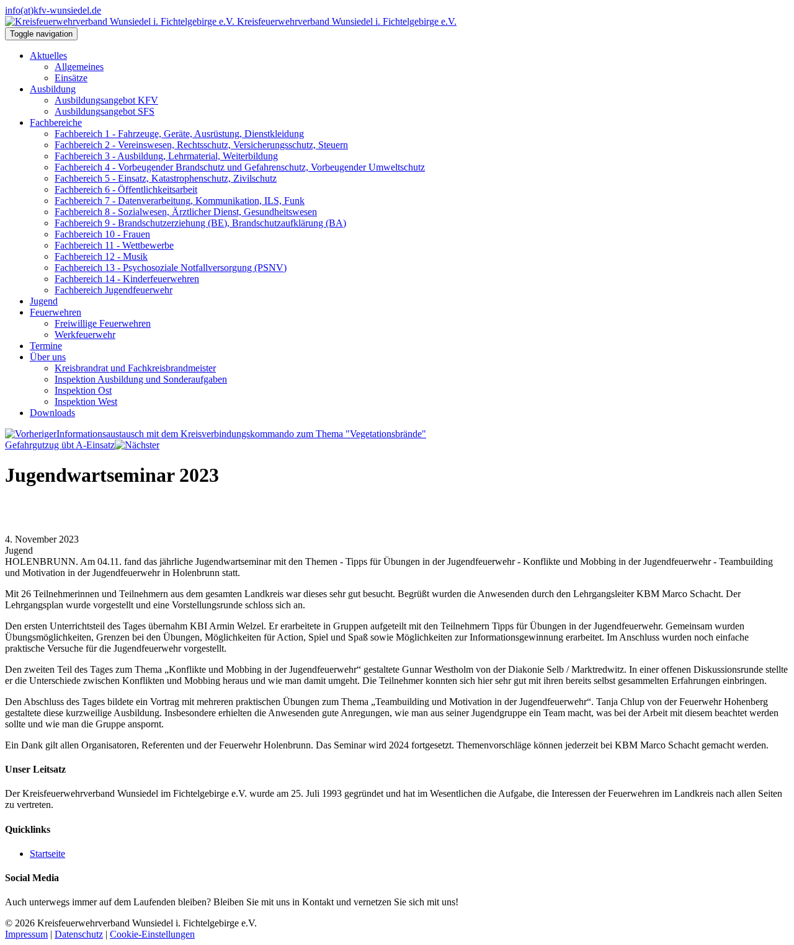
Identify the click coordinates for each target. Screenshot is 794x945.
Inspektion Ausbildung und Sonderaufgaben (141, 379)
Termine (46, 345)
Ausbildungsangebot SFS (104, 111)
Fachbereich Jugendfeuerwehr (113, 290)
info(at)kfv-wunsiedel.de (53, 10)
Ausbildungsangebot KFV (106, 100)
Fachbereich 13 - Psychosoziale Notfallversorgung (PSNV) (171, 267)
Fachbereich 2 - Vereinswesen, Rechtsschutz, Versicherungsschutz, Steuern (201, 145)
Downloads (52, 412)
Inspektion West (86, 401)
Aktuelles (48, 55)
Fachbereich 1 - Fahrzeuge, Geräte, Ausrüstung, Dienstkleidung (179, 133)
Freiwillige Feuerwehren (103, 323)
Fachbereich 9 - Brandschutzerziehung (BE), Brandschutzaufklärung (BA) (200, 223)
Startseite (47, 853)
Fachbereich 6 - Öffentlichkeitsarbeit (126, 189)
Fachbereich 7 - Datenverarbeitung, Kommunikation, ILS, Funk (180, 200)
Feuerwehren (55, 312)
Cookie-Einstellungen (152, 934)
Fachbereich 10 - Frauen (102, 234)
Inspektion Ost (83, 390)
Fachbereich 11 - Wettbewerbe (114, 245)
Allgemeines (79, 66)
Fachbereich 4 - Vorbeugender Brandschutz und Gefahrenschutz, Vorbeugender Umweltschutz (240, 167)
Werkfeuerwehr (85, 334)
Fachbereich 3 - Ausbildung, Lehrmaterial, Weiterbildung (166, 156)
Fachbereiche (56, 122)
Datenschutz (79, 934)
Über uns (48, 357)
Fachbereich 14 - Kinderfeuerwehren (127, 278)
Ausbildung (53, 89)
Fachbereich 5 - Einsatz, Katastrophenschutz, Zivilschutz (166, 178)
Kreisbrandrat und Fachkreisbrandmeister (135, 368)
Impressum (26, 934)
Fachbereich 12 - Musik (101, 256)
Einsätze (71, 78)
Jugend (44, 301)
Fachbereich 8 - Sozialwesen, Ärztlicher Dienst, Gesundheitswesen (186, 211)
